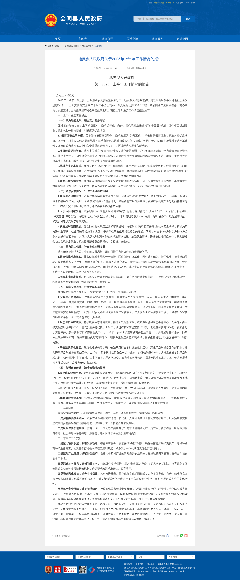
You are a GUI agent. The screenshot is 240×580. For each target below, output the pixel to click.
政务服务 (157, 38)
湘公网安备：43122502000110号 (171, 571)
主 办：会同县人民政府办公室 (157, 567)
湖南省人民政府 (53, 557)
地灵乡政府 (86, 45)
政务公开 (107, 38)
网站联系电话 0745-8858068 (170, 564)
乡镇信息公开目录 (72, 45)
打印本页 (56, 535)
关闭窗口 (66, 535)
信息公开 (57, 45)
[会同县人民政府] (73, 20)
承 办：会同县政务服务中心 (183, 567)
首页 (49, 45)
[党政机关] (48, 569)
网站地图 (150, 564)
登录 (187, 2)
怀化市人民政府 (84, 557)
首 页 (57, 38)
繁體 (150, 2)
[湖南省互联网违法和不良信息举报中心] (101, 569)
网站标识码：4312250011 (135, 574)
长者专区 (169, 2)
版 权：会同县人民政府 (134, 567)
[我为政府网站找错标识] (70, 569)
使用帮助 (139, 564)
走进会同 (182, 38)
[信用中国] (57, 569)
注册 (193, 2)
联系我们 (128, 564)
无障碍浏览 (159, 2)
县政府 (82, 38)
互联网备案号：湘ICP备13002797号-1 (140, 571)
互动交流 (132, 38)
